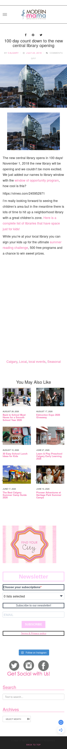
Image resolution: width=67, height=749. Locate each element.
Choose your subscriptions (21, 587)
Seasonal (54, 361)
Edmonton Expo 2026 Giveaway (48, 416)
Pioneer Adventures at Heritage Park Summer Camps (48, 495)
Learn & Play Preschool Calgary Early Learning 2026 (49, 456)
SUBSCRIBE (33, 624)
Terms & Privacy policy (33, 633)
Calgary (11, 361)
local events (37, 361)
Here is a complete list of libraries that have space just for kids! (31, 223)
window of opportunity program (37, 180)
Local (23, 361)
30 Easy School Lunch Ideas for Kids (15, 455)
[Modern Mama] (33, 13)
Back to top (33, 744)
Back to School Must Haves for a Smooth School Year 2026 (14, 417)
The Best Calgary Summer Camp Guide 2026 (15, 495)
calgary (13, 52)
